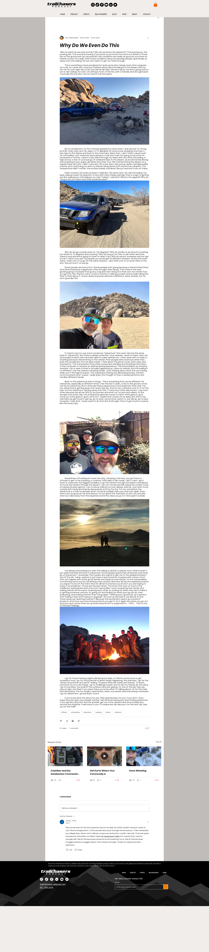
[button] (155, 4)
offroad (64, 712)
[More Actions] (147, 822)
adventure (87, 712)
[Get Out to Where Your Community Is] (104, 756)
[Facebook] (102, 5)
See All (158, 742)
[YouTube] (106, 5)
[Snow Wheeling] (143, 756)
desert (108, 712)
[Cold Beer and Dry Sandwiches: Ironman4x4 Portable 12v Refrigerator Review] (65, 756)
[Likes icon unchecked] (67, 849)
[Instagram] (93, 5)
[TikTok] (97, 5)
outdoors (118, 712)
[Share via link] (79, 721)
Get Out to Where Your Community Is (102, 772)
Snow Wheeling (137, 770)
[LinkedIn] (111, 5)
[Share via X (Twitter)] (67, 721)
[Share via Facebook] (61, 721)
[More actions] (147, 37)
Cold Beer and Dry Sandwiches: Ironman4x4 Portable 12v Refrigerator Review (65, 772)
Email (117, 882)
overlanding (75, 712)
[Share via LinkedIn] (73, 721)
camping (98, 712)
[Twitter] (115, 5)
